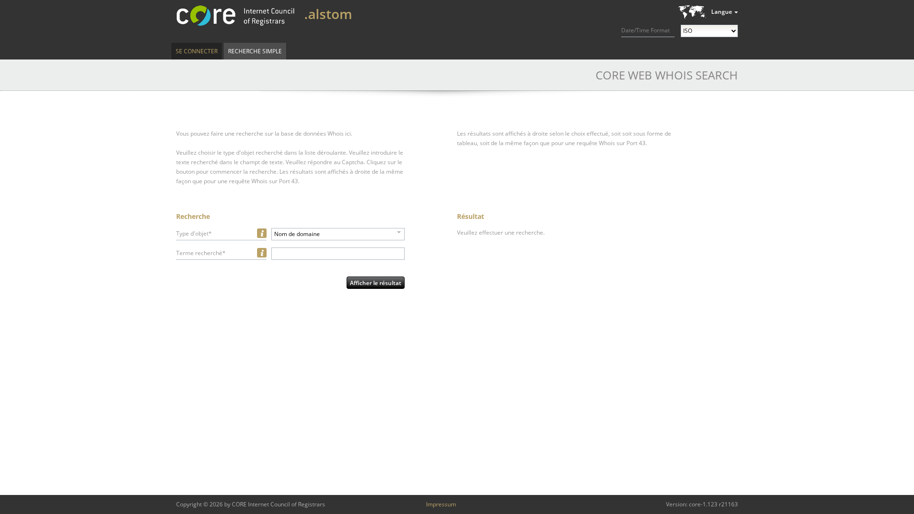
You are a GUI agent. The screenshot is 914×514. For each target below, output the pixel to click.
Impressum (441, 504)
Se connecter (197, 51)
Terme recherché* (201, 253)
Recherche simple (255, 51)
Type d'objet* (194, 233)
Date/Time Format (645, 30)
